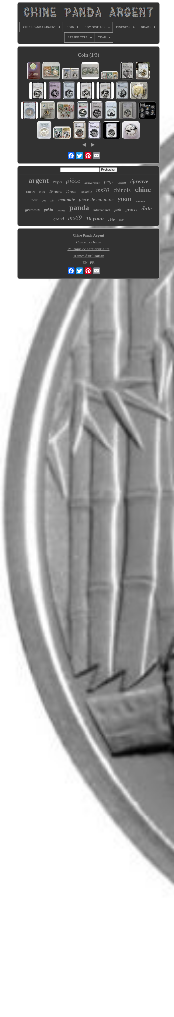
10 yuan (95, 218)
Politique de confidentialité (88, 249)
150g (111, 219)
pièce (73, 180)
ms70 (102, 190)
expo (57, 181)
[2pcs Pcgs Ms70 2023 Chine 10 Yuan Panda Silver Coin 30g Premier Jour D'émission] (62, 133)
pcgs (108, 181)
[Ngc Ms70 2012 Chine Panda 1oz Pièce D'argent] (111, 111)
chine (143, 189)
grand (58, 219)
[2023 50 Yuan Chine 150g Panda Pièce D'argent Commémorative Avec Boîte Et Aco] (131, 131)
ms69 (75, 217)
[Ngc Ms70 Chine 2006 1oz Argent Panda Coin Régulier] (79, 131)
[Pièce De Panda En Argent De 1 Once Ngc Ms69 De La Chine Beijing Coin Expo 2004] (122, 91)
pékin (48, 209)
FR (92, 263)
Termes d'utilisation (88, 256)
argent (39, 180)
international (101, 210)
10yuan (71, 191)
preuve (131, 209)
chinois (122, 190)
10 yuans (55, 191)
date (147, 208)
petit (117, 209)
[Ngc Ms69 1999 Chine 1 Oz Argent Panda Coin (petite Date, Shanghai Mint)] (94, 131)
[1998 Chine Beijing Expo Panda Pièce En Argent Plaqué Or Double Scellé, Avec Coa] (48, 111)
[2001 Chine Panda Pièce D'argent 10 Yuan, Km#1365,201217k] (139, 91)
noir (34, 200)
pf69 (121, 219)
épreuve (139, 181)
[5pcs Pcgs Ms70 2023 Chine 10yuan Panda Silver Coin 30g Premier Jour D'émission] (66, 111)
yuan (124, 198)
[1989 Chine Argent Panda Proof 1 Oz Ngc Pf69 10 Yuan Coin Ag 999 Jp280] (82, 111)
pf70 (44, 201)
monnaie (66, 199)
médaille (86, 191)
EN (85, 263)
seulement (141, 201)
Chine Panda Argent (88, 235)
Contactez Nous (88, 242)
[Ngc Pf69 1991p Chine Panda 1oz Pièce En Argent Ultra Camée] (55, 91)
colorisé (61, 210)
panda (79, 207)
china (122, 182)
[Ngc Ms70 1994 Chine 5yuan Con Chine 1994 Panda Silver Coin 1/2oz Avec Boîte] (128, 111)
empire (30, 191)
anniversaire (92, 182)
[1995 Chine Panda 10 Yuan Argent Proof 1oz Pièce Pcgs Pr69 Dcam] (44, 131)
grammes (32, 209)
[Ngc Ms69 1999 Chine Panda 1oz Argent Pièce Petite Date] (97, 111)
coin (52, 200)
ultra (42, 191)
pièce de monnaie (96, 199)
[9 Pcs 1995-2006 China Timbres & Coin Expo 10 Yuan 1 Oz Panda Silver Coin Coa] (147, 111)
